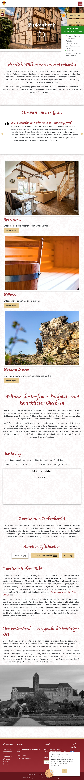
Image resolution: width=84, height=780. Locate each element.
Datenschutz (55, 765)
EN (2, 14)
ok (64, 771)
